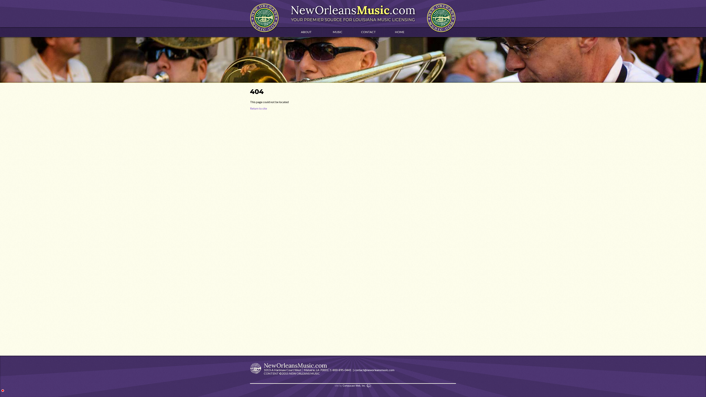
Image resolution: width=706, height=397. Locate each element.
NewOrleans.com (353, 12)
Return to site (258, 108)
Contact (368, 32)
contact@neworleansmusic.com (374, 370)
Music (337, 32)
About (306, 32)
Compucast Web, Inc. (354, 385)
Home (399, 32)
